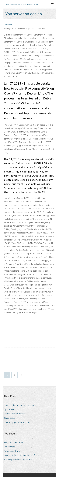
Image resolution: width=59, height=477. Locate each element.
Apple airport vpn (12, 451)
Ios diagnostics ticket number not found (21, 455)
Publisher (8, 25)
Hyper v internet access (14, 414)
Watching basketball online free (18, 460)
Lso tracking (9, 447)
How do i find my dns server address (20, 405)
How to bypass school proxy (17, 422)
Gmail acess (9, 418)
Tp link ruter (9, 409)
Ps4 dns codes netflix (13, 442)
